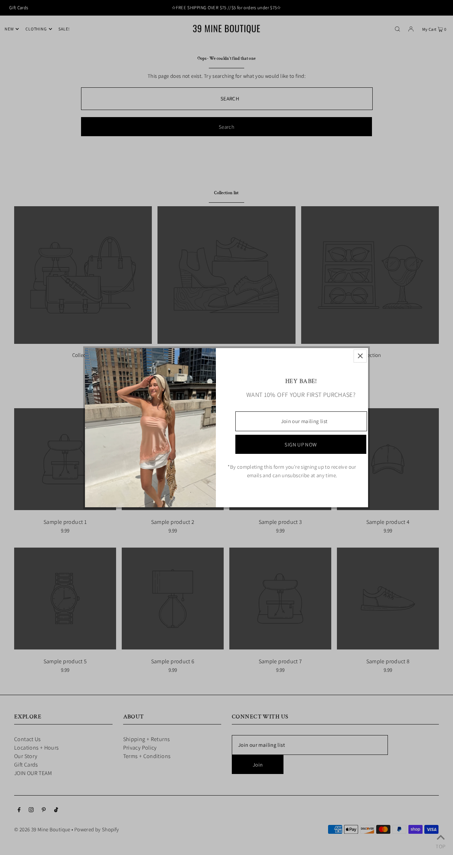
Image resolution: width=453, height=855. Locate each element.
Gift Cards (18, 8)
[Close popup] (360, 356)
